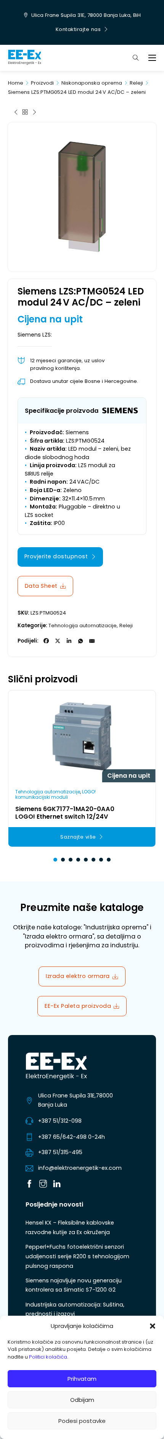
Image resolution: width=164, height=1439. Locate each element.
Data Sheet (41, 586)
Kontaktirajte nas (78, 29)
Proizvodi (42, 83)
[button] (152, 1326)
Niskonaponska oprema (91, 83)
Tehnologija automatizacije (82, 625)
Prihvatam (82, 1379)
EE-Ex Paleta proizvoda (78, 1006)
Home (15, 83)
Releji (136, 83)
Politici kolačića (48, 1357)
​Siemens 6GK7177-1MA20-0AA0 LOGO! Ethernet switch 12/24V (64, 813)
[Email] (92, 641)
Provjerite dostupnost (56, 556)
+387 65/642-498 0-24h (71, 1137)
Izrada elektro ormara (78, 976)
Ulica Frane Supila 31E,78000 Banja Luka (75, 1100)
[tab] (55, 860)
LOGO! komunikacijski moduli (55, 794)
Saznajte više (78, 837)
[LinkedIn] (69, 641)
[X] (57, 641)
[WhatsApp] (80, 641)
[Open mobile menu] (152, 58)
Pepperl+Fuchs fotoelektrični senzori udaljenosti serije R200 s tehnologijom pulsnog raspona (77, 1256)
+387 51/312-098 (60, 1121)
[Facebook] (46, 641)
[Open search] (136, 58)
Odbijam (82, 1400)
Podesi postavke (82, 1421)
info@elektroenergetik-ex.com (80, 1168)
